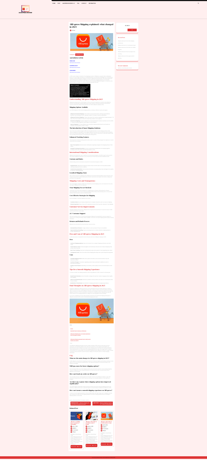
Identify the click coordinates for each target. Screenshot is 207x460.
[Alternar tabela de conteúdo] (88, 85)
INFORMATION (92, 3)
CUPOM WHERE (72, 70)
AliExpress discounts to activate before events (106, 422)
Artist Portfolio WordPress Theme (96, 457)
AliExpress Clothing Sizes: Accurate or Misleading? (75, 423)
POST (59, 3)
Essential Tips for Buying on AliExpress (78, 331)
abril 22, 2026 (105, 425)
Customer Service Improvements (77, 90)
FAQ (78, 3)
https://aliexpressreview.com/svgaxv (75, 62)
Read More (76, 447)
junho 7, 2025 (75, 426)
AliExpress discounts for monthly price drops (127, 45)
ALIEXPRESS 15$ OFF (74, 65)
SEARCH (127, 25)
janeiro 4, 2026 (90, 426)
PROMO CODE (72, 60)
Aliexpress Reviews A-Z (68, 3)
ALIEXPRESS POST (79, 54)
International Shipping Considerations (79, 88)
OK (132, 30)
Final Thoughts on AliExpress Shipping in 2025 (80, 94)
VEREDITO (74, 428)
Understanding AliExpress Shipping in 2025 (79, 87)
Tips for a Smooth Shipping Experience (79, 93)
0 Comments (75, 430)
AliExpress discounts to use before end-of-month (91, 423)
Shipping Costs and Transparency (78, 89)
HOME (53, 3)
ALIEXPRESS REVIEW (25, 13)
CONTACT (83, 3)
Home (71, 328)
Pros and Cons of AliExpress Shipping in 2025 (80, 92)
